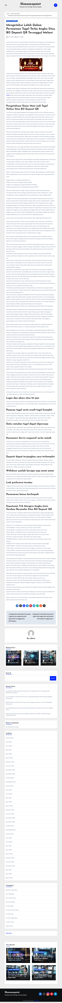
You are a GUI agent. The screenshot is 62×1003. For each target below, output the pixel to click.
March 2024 (9, 854)
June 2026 (9, 746)
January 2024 (10, 862)
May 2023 (8, 870)
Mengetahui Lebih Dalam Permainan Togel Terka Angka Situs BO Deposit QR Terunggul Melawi (30, 29)
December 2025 (10, 770)
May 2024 (9, 846)
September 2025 (11, 782)
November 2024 (10, 822)
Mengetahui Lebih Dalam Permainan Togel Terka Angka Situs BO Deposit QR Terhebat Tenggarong (43, 616)
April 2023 (9, 874)
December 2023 (10, 866)
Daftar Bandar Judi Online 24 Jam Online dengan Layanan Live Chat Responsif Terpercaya (47, 654)
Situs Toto (9, 933)
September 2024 (11, 830)
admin (12, 37)
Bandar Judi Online (12, 21)
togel (7, 95)
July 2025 (9, 790)
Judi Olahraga (10, 894)
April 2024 (9, 850)
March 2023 (9, 878)
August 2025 (9, 786)
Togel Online (9, 926)
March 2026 (9, 758)
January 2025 (10, 814)
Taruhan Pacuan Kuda (12, 910)
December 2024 (10, 818)
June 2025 (9, 794)
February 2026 (10, 762)
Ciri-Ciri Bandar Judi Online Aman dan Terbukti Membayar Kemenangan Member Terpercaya (30, 654)
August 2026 (10, 738)
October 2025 (10, 778)
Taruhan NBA (10, 906)
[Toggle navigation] (6, 5)
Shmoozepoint (30, 4)
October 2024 (10, 826)
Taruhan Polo (9, 914)
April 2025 (9, 802)
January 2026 (10, 766)
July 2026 (9, 742)
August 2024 (10, 834)
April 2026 (9, 754)
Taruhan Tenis (10, 922)
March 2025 (9, 806)
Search (8, 673)
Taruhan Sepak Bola (11, 918)
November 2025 (10, 774)
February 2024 (10, 858)
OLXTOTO (36, 1000)
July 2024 (9, 838)
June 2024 (9, 842)
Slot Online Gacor (11, 898)
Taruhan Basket (10, 902)
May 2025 (8, 798)
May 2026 (9, 750)
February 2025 (10, 810)
